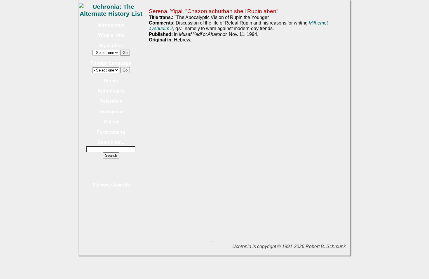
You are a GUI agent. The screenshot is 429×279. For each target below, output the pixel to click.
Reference (111, 101)
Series (111, 80)
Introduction (111, 24)
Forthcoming (111, 132)
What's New (111, 35)
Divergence (111, 111)
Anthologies (111, 90)
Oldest (111, 121)
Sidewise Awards (111, 184)
